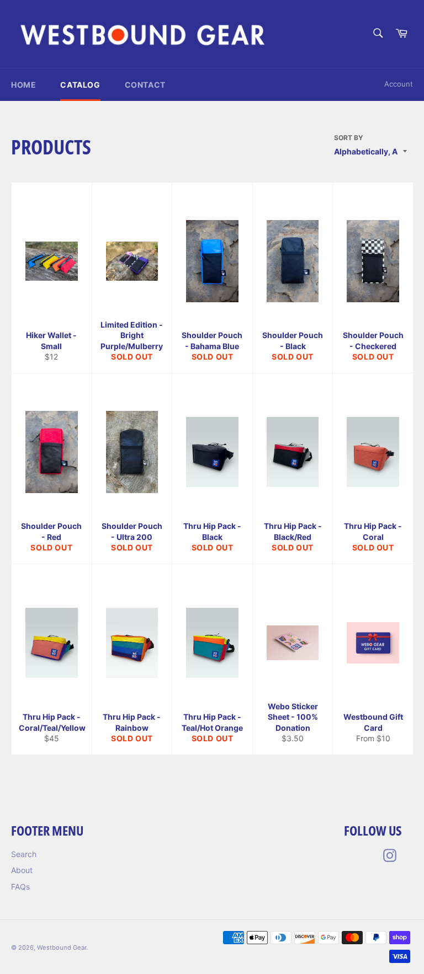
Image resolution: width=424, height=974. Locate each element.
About (22, 870)
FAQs (20, 886)
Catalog (80, 84)
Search (23, 854)
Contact (145, 84)
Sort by (348, 137)
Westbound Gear (61, 947)
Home (23, 84)
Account (398, 83)
